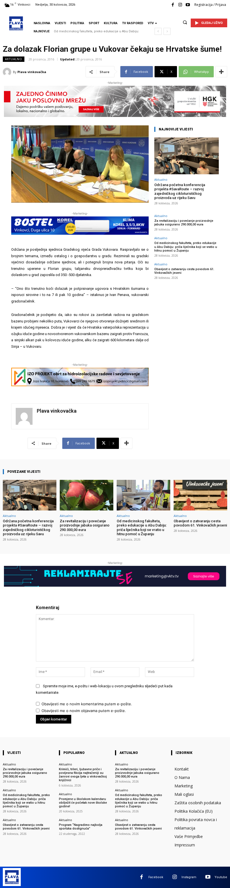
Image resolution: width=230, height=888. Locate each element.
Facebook (155, 877)
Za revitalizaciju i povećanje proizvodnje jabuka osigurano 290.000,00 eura (183, 222)
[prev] (158, 31)
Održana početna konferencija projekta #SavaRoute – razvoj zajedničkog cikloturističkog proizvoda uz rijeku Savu (179, 191)
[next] (167, 31)
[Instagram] (180, 5)
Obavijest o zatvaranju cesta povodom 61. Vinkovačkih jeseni (200, 523)
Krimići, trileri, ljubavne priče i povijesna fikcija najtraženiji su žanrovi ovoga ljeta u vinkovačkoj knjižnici (83, 774)
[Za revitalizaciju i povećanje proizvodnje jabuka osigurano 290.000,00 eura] (86, 495)
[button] (185, 22)
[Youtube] (188, 5)
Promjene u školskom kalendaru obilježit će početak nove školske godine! (83, 802)
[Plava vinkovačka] (8, 72)
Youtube (221, 877)
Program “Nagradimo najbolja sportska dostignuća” (80, 826)
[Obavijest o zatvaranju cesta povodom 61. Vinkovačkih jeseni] (200, 495)
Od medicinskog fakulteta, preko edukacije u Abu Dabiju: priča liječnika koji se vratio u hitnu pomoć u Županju (185, 246)
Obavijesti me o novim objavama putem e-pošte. (84, 710)
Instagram (188, 877)
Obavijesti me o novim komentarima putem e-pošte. (87, 704)
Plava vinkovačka (31, 72)
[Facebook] (172, 5)
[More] (221, 71)
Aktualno (13, 59)
